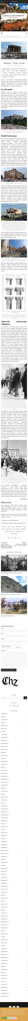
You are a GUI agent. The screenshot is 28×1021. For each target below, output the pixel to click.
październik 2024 (5, 779)
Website (3, 638)
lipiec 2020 (3, 930)
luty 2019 (3, 981)
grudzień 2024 (4, 773)
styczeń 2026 (4, 734)
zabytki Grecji (14, 533)
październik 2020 (5, 921)
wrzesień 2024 (4, 782)
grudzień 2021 (4, 880)
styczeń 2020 (4, 948)
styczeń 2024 (4, 806)
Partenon (23, 529)
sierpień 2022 (4, 856)
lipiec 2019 (3, 966)
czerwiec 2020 (4, 933)
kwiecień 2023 (4, 832)
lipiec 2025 (3, 752)
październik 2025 (5, 743)
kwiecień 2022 (4, 868)
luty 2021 (3, 910)
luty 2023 (3, 838)
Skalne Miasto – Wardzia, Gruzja (10, 594)
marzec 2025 (4, 764)
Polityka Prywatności (12, 1018)
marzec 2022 (4, 871)
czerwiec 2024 (4, 791)
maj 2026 (3, 722)
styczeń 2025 (4, 770)
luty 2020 (3, 945)
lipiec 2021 (3, 895)
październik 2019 (5, 957)
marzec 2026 (4, 728)
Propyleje (13, 531)
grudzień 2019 (4, 951)
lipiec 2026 (3, 716)
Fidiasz (24, 526)
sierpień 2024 (4, 785)
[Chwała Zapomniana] (14, 17)
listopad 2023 (4, 811)
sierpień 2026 (4, 713)
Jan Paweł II (9, 529)
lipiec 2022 (3, 859)
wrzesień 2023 (4, 817)
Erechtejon (18, 526)
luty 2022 (3, 874)
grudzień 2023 (4, 808)
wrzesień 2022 (4, 853)
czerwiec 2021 (4, 898)
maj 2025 (3, 758)
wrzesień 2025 (4, 746)
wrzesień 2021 (4, 889)
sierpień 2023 (4, 820)
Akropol (4, 526)
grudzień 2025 (4, 737)
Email (2, 633)
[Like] (8, 538)
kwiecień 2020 (4, 939)
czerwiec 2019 (4, 969)
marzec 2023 (4, 835)
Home (2, 36)
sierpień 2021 (4, 892)
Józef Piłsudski (16, 529)
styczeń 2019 (4, 984)
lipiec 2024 (3, 788)
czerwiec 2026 (4, 719)
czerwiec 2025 (4, 755)
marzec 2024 (4, 800)
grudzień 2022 (4, 844)
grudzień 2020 (4, 916)
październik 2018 (5, 993)
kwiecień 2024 (4, 797)
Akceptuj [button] (4, 1018)
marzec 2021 (4, 907)
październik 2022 (5, 850)
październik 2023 (5, 814)
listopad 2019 (4, 954)
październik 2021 (5, 886)
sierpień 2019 (4, 963)
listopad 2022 (4, 847)
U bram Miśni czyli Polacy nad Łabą (11, 573)
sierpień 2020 (4, 927)
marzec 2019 (4, 978)
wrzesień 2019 (4, 960)
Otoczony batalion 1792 (8, 616)
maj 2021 (3, 901)
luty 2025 (3, 767)
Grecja (6, 36)
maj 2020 (3, 936)
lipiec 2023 (3, 823)
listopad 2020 (4, 919)
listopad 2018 (4, 990)
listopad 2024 (4, 776)
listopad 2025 (4, 740)
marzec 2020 (4, 942)
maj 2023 (3, 829)
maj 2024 (3, 794)
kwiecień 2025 (4, 761)
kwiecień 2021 (4, 904)
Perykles (7, 531)
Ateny (13, 526)
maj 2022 (3, 865)
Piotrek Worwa (18, 65)
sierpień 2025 (4, 749)
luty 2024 (3, 803)
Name (2, 628)
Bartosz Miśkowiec (17, 132)
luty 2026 (3, 731)
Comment (3, 650)
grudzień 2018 (4, 987)
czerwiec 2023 (4, 826)
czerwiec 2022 (4, 862)
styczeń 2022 (4, 877)
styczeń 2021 (4, 913)
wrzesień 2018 (4, 996)
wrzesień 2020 (4, 924)
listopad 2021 (4, 883)
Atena (8, 526)
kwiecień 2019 (4, 975)
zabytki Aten (19, 531)
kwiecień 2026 (4, 725)
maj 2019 (3, 972)
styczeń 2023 (4, 841)
